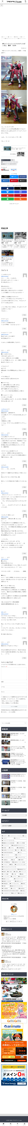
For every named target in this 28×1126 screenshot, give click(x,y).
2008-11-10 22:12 (4, 493)
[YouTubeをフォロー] (7, 195)
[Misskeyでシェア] (23, 657)
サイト (3, 691)
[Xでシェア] (5, 657)
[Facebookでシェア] (5, 661)
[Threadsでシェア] (11, 661)
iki (1, 491)
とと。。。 (14, 914)
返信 (25, 314)
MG (13, 160)
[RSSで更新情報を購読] (20, 199)
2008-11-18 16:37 (4, 613)
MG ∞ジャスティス (6, 160)
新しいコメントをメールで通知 (10, 701)
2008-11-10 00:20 (4, 276)
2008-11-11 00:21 (4, 516)
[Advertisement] (14, 21)
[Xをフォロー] (20, 188)
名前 (2, 681)
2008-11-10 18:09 (4, 467)
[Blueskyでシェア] (17, 657)
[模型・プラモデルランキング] (5, 169)
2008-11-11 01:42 (4, 559)
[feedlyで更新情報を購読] (7, 199)
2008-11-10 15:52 (4, 410)
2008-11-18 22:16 (4, 644)
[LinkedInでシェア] (14, 664)
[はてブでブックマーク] (17, 661)
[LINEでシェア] (23, 661)
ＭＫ (2, 612)
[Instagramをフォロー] (20, 191)
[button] (22, 180)
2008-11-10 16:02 (4, 434)
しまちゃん (4, 409)
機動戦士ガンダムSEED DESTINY (9, 164)
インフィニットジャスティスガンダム (10, 162)
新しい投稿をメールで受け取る (10, 703)
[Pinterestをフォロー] (20, 195)
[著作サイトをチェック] (7, 188)
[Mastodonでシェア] (11, 657)
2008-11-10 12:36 (4, 352)
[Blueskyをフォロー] (7, 191)
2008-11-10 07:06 (4, 320)
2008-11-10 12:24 (4, 334)
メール (3, 686)
